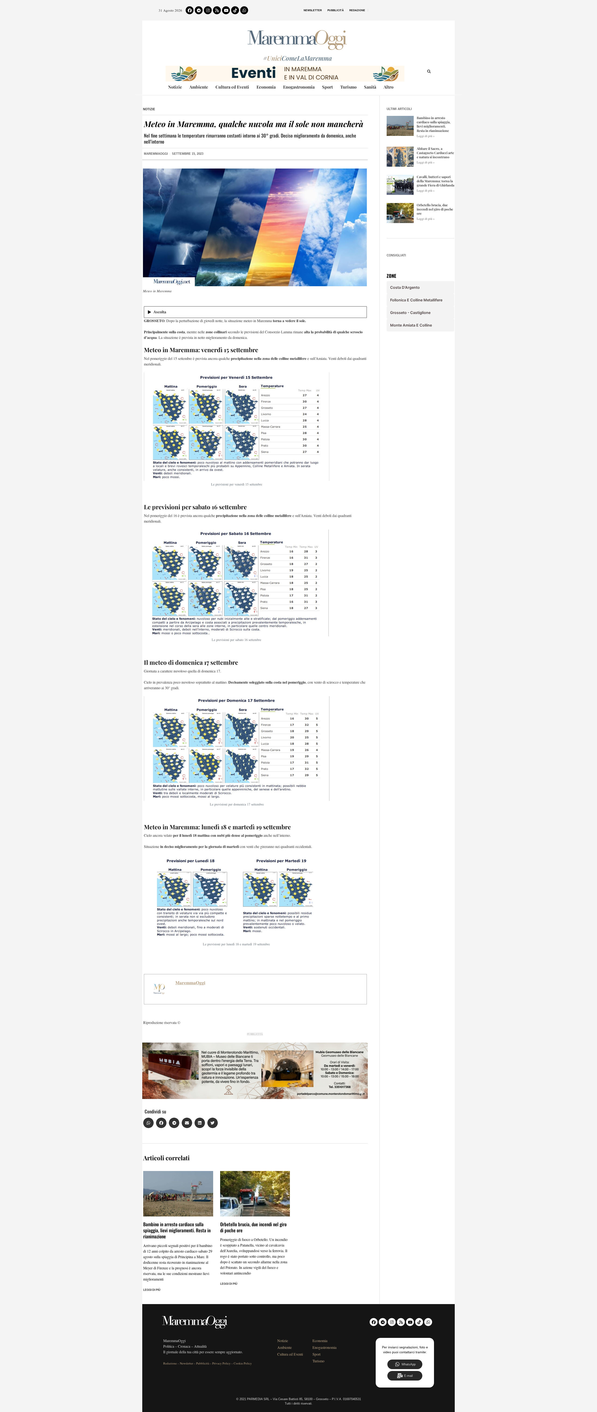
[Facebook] (190, 10)
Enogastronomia (299, 87)
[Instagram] (208, 10)
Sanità (370, 87)
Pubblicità (335, 10)
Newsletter (313, 10)
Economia (266, 87)
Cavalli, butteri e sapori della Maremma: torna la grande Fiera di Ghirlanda (435, 181)
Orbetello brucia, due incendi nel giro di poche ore (253, 1227)
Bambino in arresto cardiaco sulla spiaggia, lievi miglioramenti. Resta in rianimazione (177, 1230)
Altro (388, 87)
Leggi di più (151, 1289)
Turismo (348, 87)
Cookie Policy (243, 1363)
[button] (148, 1123)
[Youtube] (226, 10)
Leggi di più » (426, 136)
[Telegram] (199, 10)
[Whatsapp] (244, 10)
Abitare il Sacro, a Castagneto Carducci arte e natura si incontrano (435, 152)
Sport (327, 87)
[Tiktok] (235, 10)
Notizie (175, 87)
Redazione (357, 10)
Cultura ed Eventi (232, 87)
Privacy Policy (221, 1363)
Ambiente (198, 87)
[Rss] (217, 10)
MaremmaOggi (190, 982)
